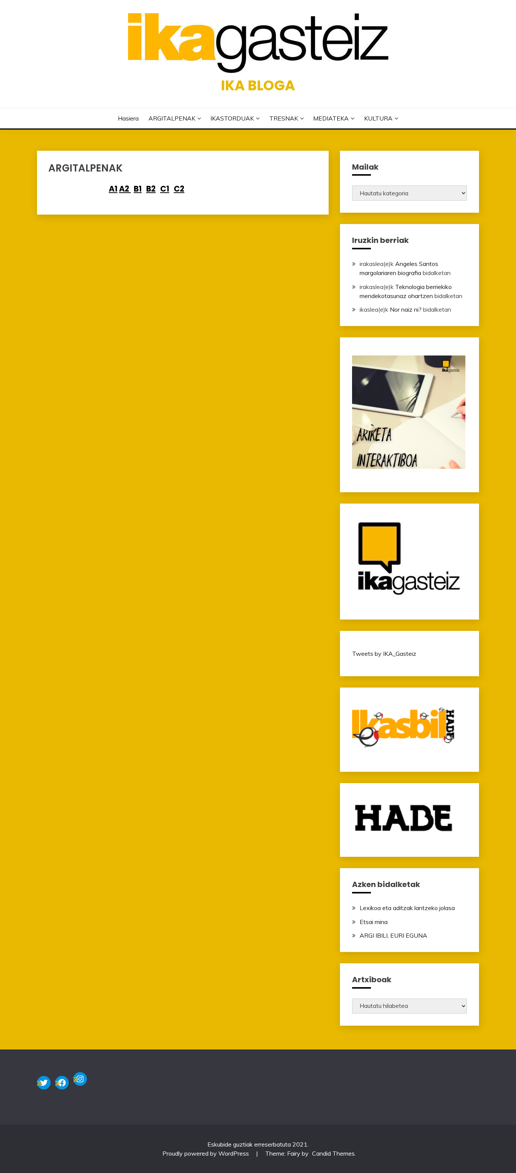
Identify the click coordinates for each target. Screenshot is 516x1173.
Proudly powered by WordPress (206, 1153)
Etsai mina (374, 922)
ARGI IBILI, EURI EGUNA (393, 935)
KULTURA (378, 118)
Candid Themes (333, 1153)
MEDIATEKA (331, 118)
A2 (125, 188)
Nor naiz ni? (406, 309)
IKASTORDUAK (232, 118)
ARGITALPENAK (171, 118)
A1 (113, 188)
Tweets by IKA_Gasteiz (384, 653)
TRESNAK (283, 118)
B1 (138, 188)
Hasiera (128, 118)
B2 (151, 188)
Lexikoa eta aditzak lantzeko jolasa (407, 908)
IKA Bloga (258, 85)
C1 (164, 188)
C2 (179, 188)
